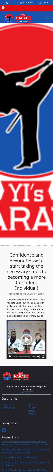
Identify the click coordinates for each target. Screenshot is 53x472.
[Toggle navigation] (47, 17)
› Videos (31, 410)
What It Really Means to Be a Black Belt (19, 457)
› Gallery (32, 407)
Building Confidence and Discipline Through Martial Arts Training (25, 463)
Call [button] (10, 2)
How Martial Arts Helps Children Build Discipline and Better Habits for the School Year (26, 451)
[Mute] (38, 356)
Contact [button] (45, 2)
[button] (26, 339)
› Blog (30, 405)
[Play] (10, 356)
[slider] (24, 356)
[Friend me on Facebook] (3, 7)
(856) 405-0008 (26, 392)
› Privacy (32, 413)
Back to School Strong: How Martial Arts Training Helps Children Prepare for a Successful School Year (25, 443)
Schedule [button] (28, 2)
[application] (26, 339)
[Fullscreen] (43, 356)
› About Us (6, 405)
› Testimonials (8, 407)
